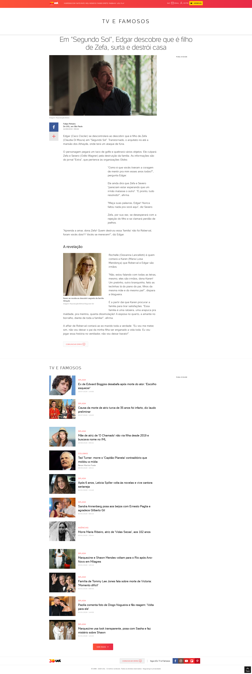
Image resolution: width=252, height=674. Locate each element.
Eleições (70, 11)
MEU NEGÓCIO (90, 3)
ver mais (101, 647)
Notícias (79, 11)
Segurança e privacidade (151, 669)
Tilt (151, 11)
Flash (62, 11)
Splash (128, 11)
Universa (136, 11)
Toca (187, 11)
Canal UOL (163, 11)
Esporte (120, 11)
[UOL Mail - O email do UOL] (175, 3)
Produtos (54, 11)
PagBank (112, 3)
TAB (177, 11)
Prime (182, 11)
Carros (96, 11)
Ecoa (155, 11)
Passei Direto (102, 3)
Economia (105, 11)
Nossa (172, 11)
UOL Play (120, 3)
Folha (113, 11)
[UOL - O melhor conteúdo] (53, 3)
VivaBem (145, 11)
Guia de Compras (198, 11)
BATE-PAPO (80, 3)
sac (168, 3)
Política (87, 11)
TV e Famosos (126, 21)
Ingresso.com (70, 3)
